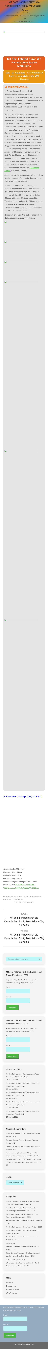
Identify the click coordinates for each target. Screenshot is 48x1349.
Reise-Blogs (19, 899)
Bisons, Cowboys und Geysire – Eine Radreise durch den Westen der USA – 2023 (22, 1202)
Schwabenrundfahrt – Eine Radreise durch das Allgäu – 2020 (22, 1248)
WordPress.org (11, 1293)
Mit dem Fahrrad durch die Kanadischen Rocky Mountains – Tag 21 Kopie (22, 1084)
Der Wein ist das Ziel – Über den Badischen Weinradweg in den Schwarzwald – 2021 (21, 1209)
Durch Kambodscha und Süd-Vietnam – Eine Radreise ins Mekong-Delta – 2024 (22, 1215)
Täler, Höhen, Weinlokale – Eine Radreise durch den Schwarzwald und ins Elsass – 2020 (23, 1254)
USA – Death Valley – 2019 (15, 1259)
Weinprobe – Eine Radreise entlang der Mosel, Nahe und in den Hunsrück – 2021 (22, 1264)
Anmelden (9, 1282)
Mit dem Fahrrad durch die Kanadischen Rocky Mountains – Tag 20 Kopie (22, 1094)
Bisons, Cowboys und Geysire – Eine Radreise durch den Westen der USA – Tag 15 (23, 1162)
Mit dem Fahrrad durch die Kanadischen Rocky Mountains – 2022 (22, 1232)
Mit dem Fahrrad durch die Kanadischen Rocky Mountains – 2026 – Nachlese (22, 1075)
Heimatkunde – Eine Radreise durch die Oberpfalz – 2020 (24, 1222)
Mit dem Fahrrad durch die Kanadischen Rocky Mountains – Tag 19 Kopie (22, 1103)
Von (18, 902)
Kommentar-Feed (12, 1289)
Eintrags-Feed (11, 1286)
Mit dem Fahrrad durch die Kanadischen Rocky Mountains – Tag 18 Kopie (22, 1112)
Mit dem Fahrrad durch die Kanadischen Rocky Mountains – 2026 (22, 1238)
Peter (8, 1140)
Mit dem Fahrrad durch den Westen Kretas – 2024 (24, 1227)
